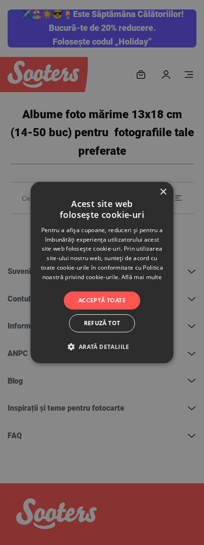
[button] (101, 346)
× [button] (163, 192)
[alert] (102, 272)
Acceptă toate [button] (102, 300)
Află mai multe (141, 277)
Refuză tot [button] (102, 323)
